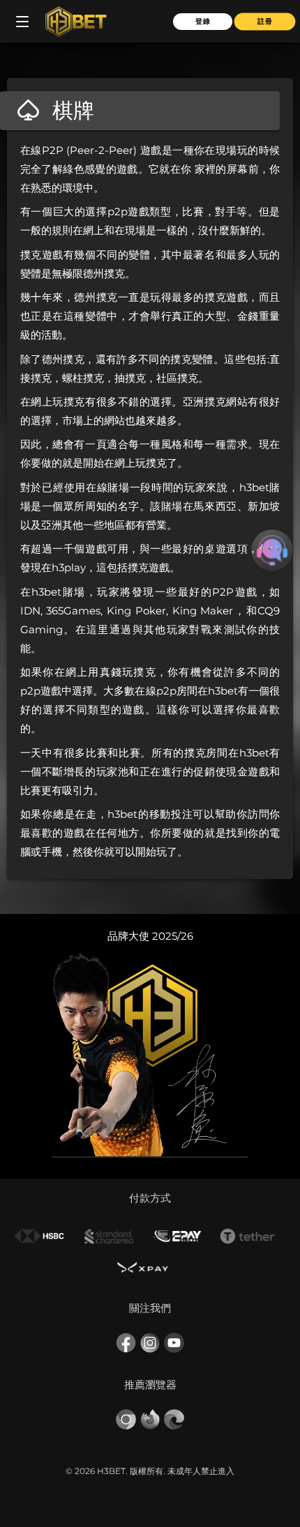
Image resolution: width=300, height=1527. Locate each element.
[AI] (272, 550)
